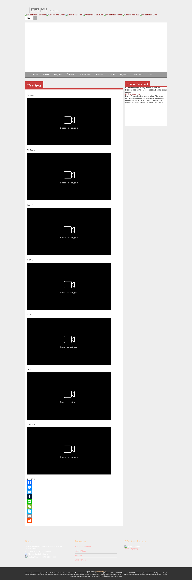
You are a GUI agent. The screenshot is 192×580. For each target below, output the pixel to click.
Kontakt (111, 74)
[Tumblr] (74, 496)
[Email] (74, 516)
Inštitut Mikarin (80, 551)
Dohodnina (138, 74)
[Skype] (74, 511)
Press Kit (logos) (131, 549)
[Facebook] (74, 482)
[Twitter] (74, 492)
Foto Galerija (86, 74)
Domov (35, 74)
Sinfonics (78, 556)
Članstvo (71, 74)
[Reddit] (74, 520)
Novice (46, 74)
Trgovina (124, 74)
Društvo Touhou (100, 571)
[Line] (74, 501)
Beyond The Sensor (83, 547)
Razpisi (99, 74)
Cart (150, 74)
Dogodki (58, 74)
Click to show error (132, 94)
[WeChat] (74, 506)
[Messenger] (74, 487)
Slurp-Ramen (80, 560)
